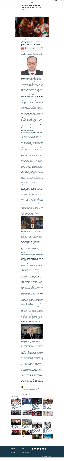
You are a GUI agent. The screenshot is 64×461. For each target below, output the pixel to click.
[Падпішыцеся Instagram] (42, 449)
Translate (62, 0)
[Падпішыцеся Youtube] (37, 449)
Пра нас (23, 448)
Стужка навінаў (13, 448)
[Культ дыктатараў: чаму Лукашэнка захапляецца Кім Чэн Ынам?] (16, 432)
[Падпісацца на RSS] (45, 449)
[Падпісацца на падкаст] (39, 449)
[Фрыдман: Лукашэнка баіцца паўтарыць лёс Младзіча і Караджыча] (27, 412)
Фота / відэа (12, 453)
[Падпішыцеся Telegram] (43, 449)
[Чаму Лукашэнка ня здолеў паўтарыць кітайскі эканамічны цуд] (27, 432)
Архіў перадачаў (13, 452)
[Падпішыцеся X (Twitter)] (35, 449)
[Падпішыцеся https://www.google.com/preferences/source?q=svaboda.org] (32, 449)
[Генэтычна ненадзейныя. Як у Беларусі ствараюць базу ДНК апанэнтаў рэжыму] (27, 422)
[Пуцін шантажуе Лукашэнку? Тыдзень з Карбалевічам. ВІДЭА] (16, 412)
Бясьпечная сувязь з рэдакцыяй (25, 452)
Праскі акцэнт (23, 4)
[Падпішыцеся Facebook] (34, 449)
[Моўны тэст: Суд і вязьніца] (27, 401)
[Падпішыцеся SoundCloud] (40, 449)
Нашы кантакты (24, 453)
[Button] (37, 14)
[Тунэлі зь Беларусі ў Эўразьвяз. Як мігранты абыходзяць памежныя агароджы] (37, 436)
